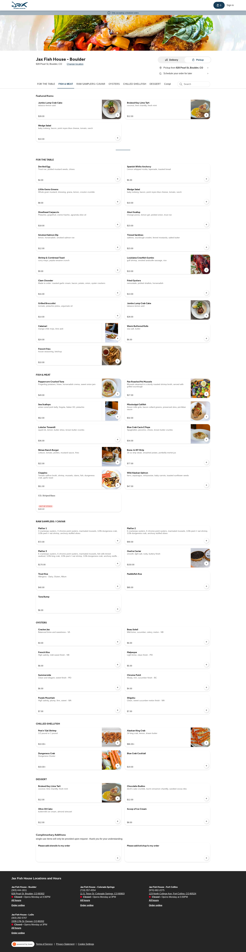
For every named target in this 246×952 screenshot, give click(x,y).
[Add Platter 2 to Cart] (206, 540)
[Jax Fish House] (19, 5)
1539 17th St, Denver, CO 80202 (27, 921)
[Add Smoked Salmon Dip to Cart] (117, 247)
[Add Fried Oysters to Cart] (206, 293)
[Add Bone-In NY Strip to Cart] (206, 462)
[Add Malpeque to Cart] (206, 664)
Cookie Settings (86, 944)
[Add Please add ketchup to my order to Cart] (206, 858)
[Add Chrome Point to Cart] (206, 687)
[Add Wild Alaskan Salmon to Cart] (206, 485)
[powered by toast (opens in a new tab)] (23, 944)
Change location (75, 64)
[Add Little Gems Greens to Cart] (117, 201)
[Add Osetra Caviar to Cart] (206, 563)
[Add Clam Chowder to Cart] (117, 293)
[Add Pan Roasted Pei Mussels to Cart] (206, 394)
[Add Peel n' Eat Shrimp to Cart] (117, 743)
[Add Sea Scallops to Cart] (117, 416)
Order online (18, 905)
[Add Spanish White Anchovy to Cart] (206, 179)
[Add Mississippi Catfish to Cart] (206, 416)
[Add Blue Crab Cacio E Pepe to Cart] (206, 439)
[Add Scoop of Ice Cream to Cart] (206, 821)
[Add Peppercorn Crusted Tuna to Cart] (117, 394)
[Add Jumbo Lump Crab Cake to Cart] (117, 115)
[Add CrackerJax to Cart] (117, 642)
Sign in (230, 5)
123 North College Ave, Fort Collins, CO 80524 (172, 893)
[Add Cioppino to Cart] (117, 485)
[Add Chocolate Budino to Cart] (206, 798)
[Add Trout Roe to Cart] (117, 586)
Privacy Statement (65, 944)
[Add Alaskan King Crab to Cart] (206, 743)
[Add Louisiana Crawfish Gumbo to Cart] (206, 270)
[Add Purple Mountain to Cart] (117, 710)
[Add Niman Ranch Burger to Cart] (117, 462)
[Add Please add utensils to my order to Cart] (117, 858)
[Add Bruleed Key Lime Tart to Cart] (206, 115)
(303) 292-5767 (19, 918)
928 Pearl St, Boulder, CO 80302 (27, 893)
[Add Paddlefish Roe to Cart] (206, 586)
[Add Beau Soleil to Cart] (206, 642)
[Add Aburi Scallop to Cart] (206, 224)
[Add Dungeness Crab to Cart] (117, 765)
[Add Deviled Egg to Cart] (117, 179)
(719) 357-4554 (88, 890)
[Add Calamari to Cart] (117, 338)
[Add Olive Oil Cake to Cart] (117, 821)
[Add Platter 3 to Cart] (117, 563)
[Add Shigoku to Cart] (206, 710)
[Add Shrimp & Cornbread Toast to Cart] (117, 270)
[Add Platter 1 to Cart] (117, 540)
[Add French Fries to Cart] (117, 361)
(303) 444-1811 (19, 890)
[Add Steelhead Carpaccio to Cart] (117, 224)
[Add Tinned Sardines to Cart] (206, 247)
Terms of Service (44, 944)
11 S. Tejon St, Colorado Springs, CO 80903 (102, 893)
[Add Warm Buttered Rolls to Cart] (206, 338)
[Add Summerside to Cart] (117, 687)
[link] (46, 84)
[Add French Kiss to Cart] (117, 664)
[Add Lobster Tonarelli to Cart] (117, 439)
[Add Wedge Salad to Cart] (117, 138)
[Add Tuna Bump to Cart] (117, 609)
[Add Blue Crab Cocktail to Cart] (206, 765)
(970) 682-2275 (156, 890)
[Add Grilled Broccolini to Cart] (117, 315)
